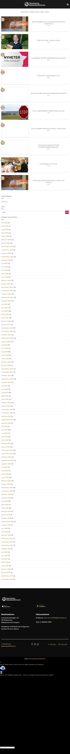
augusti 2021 (6, 423)
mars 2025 (5, 277)
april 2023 (5, 355)
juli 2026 (4, 223)
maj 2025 (4, 270)
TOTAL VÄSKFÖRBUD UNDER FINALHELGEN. (48, 111)
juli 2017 (4, 552)
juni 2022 (4, 389)
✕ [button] (0, 662)
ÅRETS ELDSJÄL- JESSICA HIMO (48, 40)
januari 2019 (5, 515)
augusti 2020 (6, 464)
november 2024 (7, 290)
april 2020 (5, 474)
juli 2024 (4, 304)
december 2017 (7, 538)
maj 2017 (4, 559)
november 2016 (7, 579)
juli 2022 (4, 386)
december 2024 (7, 287)
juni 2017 (4, 555)
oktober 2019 (6, 494)
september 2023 (7, 338)
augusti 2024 (6, 301)
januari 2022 (5, 406)
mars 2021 (5, 440)
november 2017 (7, 542)
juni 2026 (4, 226)
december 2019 (7, 487)
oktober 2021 (6, 416)
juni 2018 (4, 528)
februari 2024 (6, 321)
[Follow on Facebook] (32, 644)
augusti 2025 (6, 260)
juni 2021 (4, 430)
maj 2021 (4, 433)
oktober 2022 (6, 375)
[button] (68, 4)
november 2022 (7, 372)
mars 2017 (5, 566)
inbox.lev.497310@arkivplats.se (55, 618)
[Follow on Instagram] (35, 644)
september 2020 (7, 460)
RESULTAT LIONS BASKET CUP (48, 76)
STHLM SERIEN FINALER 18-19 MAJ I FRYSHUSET (48, 128)
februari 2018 (6, 535)
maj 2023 (4, 352)
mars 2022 (5, 399)
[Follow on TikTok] (38, 644)
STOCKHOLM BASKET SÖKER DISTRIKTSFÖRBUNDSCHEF (48, 146)
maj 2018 (4, 532)
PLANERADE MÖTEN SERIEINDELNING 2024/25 (48, 58)
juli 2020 (4, 467)
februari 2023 (6, 362)
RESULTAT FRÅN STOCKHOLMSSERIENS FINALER (48, 93)
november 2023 (7, 331)
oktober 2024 (6, 294)
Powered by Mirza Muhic (37, 659)
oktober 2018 (6, 518)
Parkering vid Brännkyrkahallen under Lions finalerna (48, 181)
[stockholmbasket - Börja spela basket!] (35, 4)
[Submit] (67, 212)
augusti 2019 (6, 498)
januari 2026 (5, 243)
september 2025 (7, 257)
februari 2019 (6, 511)
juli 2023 (4, 345)
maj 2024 (4, 311)
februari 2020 (6, 481)
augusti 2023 (6, 341)
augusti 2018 (6, 525)
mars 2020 (5, 477)
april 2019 (4, 504)
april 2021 (4, 437)
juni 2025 (4, 267)
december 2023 (7, 328)
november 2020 (7, 453)
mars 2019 (5, 508)
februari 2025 (6, 280)
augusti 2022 (6, 382)
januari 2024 (6, 324)
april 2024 (5, 314)
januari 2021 (5, 447)
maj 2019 (4, 501)
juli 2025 (4, 263)
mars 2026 (5, 236)
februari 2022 (6, 403)
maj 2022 (4, 392)
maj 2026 (4, 229)
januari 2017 (5, 572)
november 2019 (7, 491)
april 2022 (5, 396)
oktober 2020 (6, 457)
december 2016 (7, 576)
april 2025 (5, 273)
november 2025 (7, 250)
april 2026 (5, 233)
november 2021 (7, 413)
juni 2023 (4, 348)
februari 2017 (6, 569)
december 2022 (7, 369)
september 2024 (7, 297)
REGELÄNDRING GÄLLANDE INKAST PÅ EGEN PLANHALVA (48, 23)
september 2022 (7, 379)
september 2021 (7, 420)
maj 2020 (4, 470)
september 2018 (7, 521)
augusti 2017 (6, 549)
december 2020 (7, 450)
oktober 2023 (6, 335)
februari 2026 (6, 240)
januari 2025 (5, 284)
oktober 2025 (6, 253)
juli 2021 (4, 426)
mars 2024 (5, 318)
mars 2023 (5, 358)
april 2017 (4, 562)
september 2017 (7, 545)
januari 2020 (5, 484)
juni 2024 (4, 307)
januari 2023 (5, 365)
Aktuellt (4, 202)
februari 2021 (6, 443)
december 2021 (7, 409)
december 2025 (7, 246)
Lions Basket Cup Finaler (48, 164)
